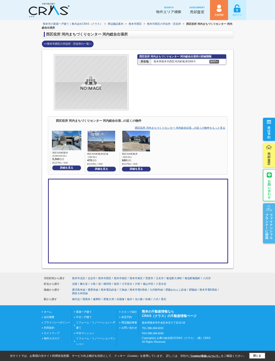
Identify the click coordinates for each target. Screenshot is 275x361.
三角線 (123, 289)
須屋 (74, 283)
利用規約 (49, 327)
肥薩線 (193, 289)
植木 (129, 299)
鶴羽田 (107, 283)
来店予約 (269, 132)
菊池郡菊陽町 (192, 278)
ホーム (48, 311)
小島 (93, 283)
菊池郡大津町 (174, 278)
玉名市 (160, 278)
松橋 (148, 299)
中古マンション (85, 333)
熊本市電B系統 (208, 289)
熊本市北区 (78, 278)
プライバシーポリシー (57, 322)
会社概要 (49, 317)
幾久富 (84, 283)
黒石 (163, 299)
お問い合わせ (269, 189)
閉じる (257, 355)
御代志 (76, 299)
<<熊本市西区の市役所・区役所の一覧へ (68, 43)
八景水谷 (161, 283)
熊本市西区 (104, 278)
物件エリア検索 (168, 10)
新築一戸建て (84, 311)
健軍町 (97, 299)
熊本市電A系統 (138, 289)
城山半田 (148, 283)
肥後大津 (108, 299)
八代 (155, 299)
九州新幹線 (156, 289)
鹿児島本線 (78, 289)
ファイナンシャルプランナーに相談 (269, 226)
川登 (137, 283)
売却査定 (197, 10)
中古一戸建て (84, 317)
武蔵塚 (120, 299)
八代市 (207, 278)
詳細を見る (66, 167)
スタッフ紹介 (129, 311)
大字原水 (127, 283)
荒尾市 (149, 278)
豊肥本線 (93, 289)
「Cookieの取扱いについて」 (205, 356)
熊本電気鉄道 (109, 289)
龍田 (116, 283)
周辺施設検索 (129, 322)
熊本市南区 (120, 278)
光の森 (139, 299)
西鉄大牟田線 (80, 293)
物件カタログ (52, 338)
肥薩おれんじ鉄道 (175, 289)
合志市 (92, 278)
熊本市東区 (136, 278)
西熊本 (86, 299)
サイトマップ (52, 333)
